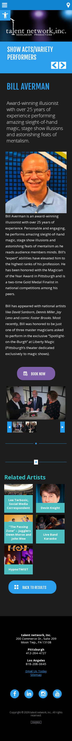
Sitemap (36, 675)
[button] (5, 15)
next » (62, 427)
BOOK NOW (38, 374)
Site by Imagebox (36, 722)
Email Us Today (36, 671)
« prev (9, 427)
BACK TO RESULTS (34, 587)
